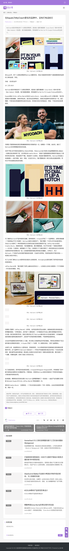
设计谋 (61, 548)
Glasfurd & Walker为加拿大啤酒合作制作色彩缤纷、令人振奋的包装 (42, 475)
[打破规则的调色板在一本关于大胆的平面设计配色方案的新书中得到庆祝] (14, 461)
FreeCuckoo (8, 22)
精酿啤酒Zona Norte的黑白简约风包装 (39, 505)
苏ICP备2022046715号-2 (45, 548)
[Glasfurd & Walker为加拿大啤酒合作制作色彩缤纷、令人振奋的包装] (14, 478)
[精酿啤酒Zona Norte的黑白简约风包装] (14, 509)
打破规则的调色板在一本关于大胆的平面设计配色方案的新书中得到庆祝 (43, 458)
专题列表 (30, 545)
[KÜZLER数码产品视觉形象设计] (14, 494)
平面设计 (32, 22)
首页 (4, 12)
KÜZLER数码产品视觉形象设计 (36, 490)
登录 (7, 535)
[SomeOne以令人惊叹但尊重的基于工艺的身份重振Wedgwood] (14, 444)
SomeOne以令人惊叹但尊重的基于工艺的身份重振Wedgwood (43, 442)
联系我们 (37, 545)
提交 (60, 535)
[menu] (64, 7)
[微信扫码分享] (44, 420)
